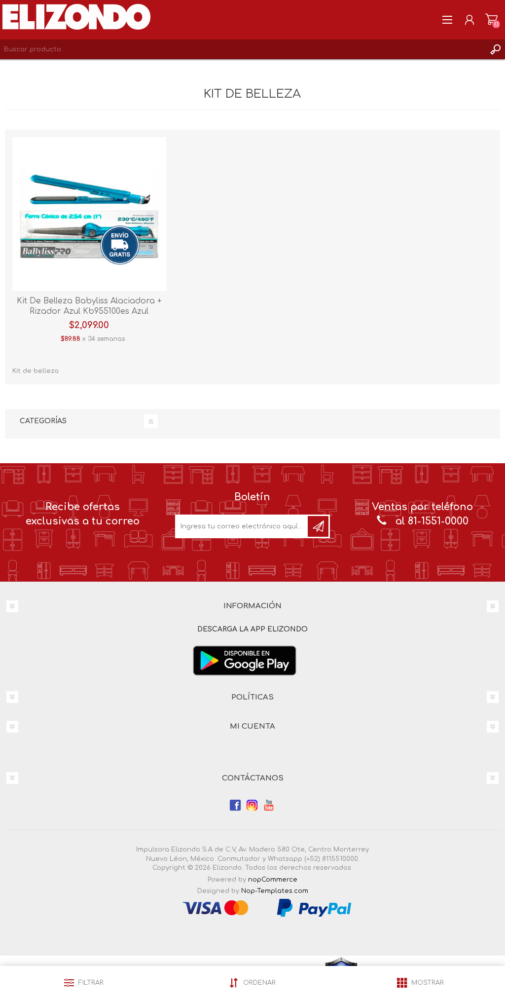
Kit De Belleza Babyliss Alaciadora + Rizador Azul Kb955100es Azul (89, 306)
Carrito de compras (491, 20)
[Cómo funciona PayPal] (314, 907)
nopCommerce (272, 879)
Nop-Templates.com (274, 891)
